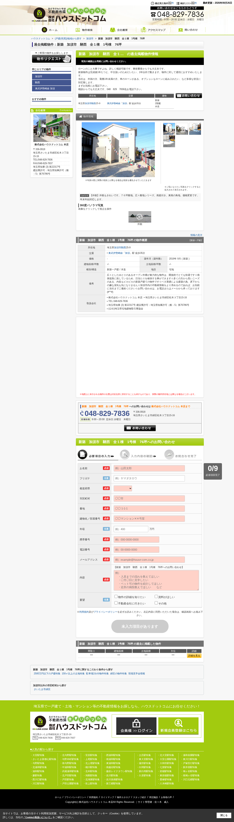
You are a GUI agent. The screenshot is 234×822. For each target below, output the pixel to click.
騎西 (93, 103)
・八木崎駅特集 (165, 783)
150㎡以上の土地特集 (73, 673)
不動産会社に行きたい (132, 603)
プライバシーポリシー (105, 611)
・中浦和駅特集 (68, 767)
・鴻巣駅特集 (90, 775)
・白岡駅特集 (144, 767)
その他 (162, 603)
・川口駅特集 (37, 783)
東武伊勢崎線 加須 (45, 88)
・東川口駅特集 (189, 759)
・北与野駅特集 (68, 755)
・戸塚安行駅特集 (190, 763)
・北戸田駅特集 (68, 775)
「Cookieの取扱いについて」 (37, 817)
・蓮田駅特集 (144, 763)
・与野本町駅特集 (69, 759)
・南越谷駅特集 (112, 767)
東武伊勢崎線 (113, 103)
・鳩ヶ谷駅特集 (189, 771)
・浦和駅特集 (37, 771)
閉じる (224, 815)
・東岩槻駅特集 (165, 775)
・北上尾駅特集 (91, 763)
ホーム (58, 797)
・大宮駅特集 (37, 755)
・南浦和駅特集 (112, 759)
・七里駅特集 (164, 767)
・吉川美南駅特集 (113, 779)
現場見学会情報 (136, 673)
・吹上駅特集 (90, 783)
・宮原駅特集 (90, 755)
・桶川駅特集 (90, 767)
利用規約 (84, 611)
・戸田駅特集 (67, 779)
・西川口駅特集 (38, 779)
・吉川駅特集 (111, 775)
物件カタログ (123, 797)
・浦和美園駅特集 (190, 755)
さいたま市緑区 (42, 689)
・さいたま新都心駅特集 (43, 759)
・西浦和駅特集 (112, 755)
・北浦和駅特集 (38, 767)
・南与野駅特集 (68, 763)
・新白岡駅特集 (145, 771)
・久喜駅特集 (144, 775)
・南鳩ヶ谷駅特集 (190, 775)
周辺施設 (153, 797)
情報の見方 (196, 235)
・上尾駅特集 (90, 759)
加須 (124, 103)
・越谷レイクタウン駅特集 (118, 771)
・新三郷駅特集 (112, 783)
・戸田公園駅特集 (69, 783)
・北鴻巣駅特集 (91, 779)
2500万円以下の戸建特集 (47, 673)
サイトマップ (107, 797)
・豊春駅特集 (164, 779)
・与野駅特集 (37, 763)
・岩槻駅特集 (164, 771)
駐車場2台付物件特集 (97, 673)
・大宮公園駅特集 (166, 759)
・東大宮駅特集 (145, 759)
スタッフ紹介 (139, 797)
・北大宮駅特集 (165, 755)
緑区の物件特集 (118, 673)
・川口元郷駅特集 (190, 779)
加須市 (88, 103)
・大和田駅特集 (165, 763)
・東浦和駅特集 (112, 763)
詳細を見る (194, 655)
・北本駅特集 (90, 771)
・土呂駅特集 (144, 755)
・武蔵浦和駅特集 (69, 771)
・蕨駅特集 (36, 775)
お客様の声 (166, 797)
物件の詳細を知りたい (132, 597)
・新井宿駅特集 (189, 767)
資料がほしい (166, 597)
